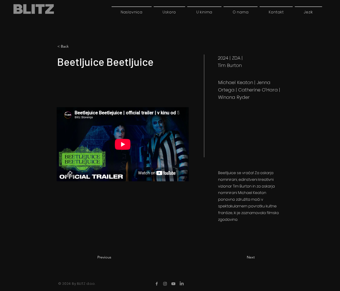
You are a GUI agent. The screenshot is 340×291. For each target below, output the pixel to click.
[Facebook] (156, 283)
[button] (308, 12)
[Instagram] (165, 283)
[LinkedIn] (181, 283)
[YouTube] (173, 283)
